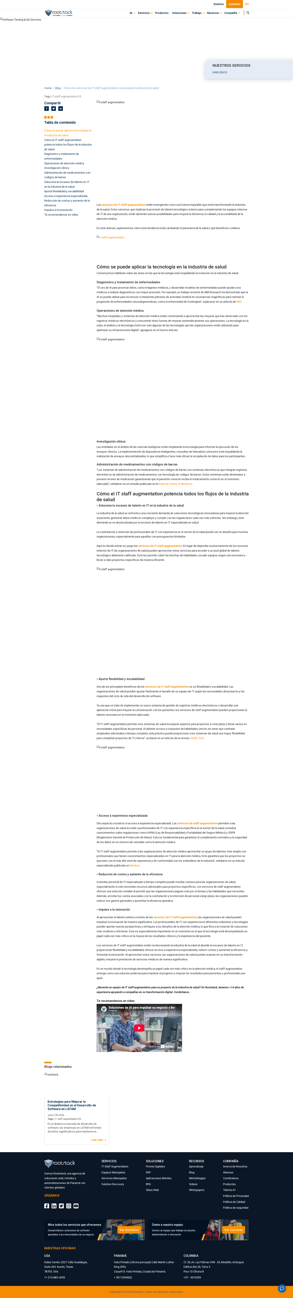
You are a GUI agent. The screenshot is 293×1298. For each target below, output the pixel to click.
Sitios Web (152, 1190)
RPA (148, 1184)
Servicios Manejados (114, 1178)
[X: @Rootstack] (61, 1203)
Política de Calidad (234, 1201)
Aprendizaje (196, 1166)
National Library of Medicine (175, 483)
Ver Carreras (233, 1229)
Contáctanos (231, 1178)
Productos (161, 13)
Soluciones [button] (179, 13)
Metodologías (197, 1178)
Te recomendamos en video (61, 214)
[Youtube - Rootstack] (76, 1203)
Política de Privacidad (236, 1196)
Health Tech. (197, 738)
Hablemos (219, 72)
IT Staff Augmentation (114, 1166)
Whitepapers (196, 1190)
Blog (58, 88)
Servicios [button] (144, 13)
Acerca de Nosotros (235, 1166)
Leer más (97, 1139)
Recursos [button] (213, 13)
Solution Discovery (112, 1184)
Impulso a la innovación (58, 209)
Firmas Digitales (155, 1166)
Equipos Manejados (113, 1172)
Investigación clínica (56, 168)
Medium (135, 865)
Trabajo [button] (197, 13)
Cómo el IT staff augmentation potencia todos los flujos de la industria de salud (68, 144)
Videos (193, 1184)
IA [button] (131, 13)
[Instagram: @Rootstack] (68, 1203)
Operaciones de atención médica (64, 163)
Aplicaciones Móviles (159, 1178)
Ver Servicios (129, 1229)
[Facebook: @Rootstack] (46, 1203)
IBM (239, 301)
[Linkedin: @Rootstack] (54, 1203)
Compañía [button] (230, 13)
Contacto (235, 4)
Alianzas (228, 1172)
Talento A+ (229, 1190)
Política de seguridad (235, 1207)
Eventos (219, 4)
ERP (148, 1172)
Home (48, 88)
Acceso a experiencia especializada (65, 196)
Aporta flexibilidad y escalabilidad (64, 191)
